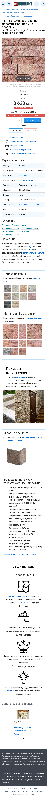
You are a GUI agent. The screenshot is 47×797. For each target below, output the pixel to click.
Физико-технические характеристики (19, 554)
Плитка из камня (26, 180)
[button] (3, 4)
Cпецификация (16, 137)
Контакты (6, 780)
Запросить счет (17, 145)
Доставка (6, 776)
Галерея (16, 773)
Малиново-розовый (10, 228)
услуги (10, 691)
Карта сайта (39, 776)
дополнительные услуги (33, 253)
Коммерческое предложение (23, 141)
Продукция (6, 773)
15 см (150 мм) (30, 130)
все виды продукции (33, 318)
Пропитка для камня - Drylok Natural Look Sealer (22, 731)
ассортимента (22, 603)
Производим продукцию (17, 596)
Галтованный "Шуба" (30, 228)
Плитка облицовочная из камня (15, 232)
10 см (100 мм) (15, 130)
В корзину (31, 120)
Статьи (28, 776)
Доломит (23, 175)
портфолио (20, 377)
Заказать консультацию (21, 149)
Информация (18, 776)
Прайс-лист (27, 773)
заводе (29, 247)
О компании (39, 773)
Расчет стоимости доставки (23, 154)
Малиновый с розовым (29, 205)
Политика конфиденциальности (26, 780)
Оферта (5, 783)
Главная (6, 9)
